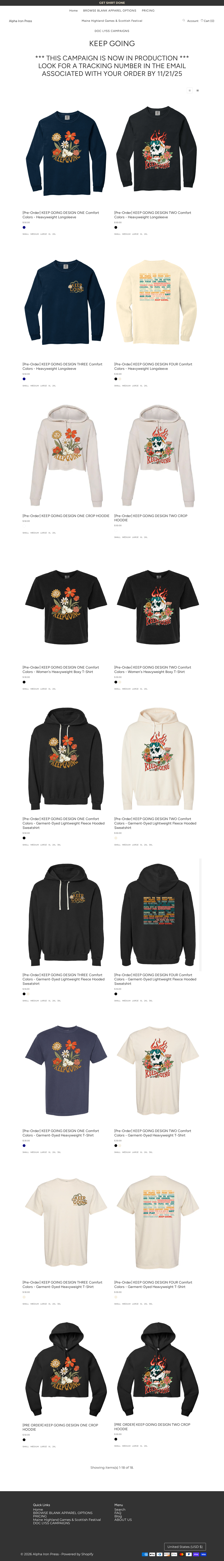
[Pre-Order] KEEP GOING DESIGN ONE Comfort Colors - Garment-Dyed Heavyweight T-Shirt (61, 1133)
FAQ (117, 1513)
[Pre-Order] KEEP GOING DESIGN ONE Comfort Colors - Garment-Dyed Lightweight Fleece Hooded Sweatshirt (64, 823)
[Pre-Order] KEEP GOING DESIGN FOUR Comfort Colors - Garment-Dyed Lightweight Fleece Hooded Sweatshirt (155, 979)
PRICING (148, 10)
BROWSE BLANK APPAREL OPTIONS (109, 10)
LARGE (43, 234)
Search (119, 1509)
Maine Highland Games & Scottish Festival (112, 21)
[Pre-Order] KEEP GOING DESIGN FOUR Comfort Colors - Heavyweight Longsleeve (153, 366)
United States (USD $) (185, 1547)
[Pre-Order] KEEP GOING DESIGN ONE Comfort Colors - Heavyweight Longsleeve (61, 215)
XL (49, 234)
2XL (54, 234)
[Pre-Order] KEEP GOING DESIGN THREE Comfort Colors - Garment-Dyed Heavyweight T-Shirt (62, 1284)
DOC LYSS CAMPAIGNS (112, 31)
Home (73, 10)
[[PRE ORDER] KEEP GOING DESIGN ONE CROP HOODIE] (66, 1370)
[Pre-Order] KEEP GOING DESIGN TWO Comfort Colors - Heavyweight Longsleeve (152, 215)
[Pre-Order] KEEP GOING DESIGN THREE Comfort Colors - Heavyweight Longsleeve (62, 366)
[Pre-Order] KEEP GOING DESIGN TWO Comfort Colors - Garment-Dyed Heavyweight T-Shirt (152, 1133)
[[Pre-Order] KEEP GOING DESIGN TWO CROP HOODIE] (158, 455)
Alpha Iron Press (20, 21)
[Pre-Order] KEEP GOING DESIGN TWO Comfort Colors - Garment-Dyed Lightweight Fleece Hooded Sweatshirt (155, 823)
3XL (59, 845)
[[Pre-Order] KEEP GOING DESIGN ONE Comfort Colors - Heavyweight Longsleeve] (66, 152)
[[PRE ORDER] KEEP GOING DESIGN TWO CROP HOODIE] (158, 1369)
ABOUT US (123, 1520)
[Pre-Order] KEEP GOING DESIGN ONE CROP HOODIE (66, 516)
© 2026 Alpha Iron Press (40, 1554)
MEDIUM (34, 234)
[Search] (184, 21)
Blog (118, 1516)
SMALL (26, 234)
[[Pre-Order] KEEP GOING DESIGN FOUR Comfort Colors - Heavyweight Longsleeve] (158, 304)
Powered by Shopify (77, 1554)
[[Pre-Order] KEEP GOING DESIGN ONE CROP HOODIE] (66, 455)
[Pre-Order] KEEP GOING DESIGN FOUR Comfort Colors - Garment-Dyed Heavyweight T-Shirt (153, 1284)
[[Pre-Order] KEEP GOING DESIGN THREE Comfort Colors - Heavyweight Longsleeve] (66, 304)
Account (192, 21)
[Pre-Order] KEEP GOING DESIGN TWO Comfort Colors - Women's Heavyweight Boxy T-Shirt (152, 669)
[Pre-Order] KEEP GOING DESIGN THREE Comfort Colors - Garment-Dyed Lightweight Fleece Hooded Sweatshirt (64, 979)
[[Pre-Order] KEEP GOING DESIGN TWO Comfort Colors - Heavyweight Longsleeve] (158, 152)
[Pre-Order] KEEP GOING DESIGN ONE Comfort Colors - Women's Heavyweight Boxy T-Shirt (61, 669)
